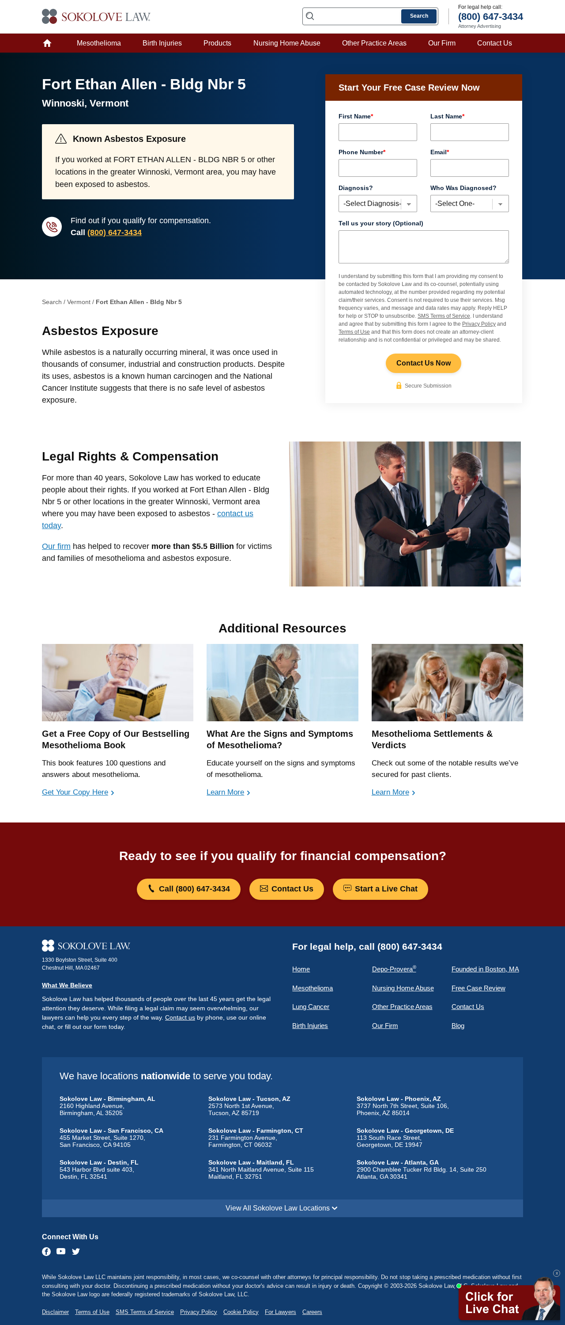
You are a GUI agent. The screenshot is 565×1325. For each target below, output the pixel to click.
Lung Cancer (310, 1006)
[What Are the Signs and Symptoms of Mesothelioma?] (282, 682)
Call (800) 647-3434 (193, 888)
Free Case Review (478, 988)
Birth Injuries (162, 43)
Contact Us (494, 43)
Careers (312, 1312)
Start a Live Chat (385, 888)
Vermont (78, 301)
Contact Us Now (423, 363)
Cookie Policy (241, 1312)
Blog (458, 1025)
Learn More (225, 792)
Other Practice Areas (374, 43)
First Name (356, 116)
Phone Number (362, 152)
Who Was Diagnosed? (463, 187)
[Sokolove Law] (159, 946)
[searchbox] (370, 16)
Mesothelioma (99, 43)
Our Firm (442, 43)
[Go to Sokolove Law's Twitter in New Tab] (76, 1252)
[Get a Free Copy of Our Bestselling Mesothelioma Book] (117, 682)
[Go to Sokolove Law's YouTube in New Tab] (60, 1252)
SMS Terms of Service (444, 316)
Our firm (56, 546)
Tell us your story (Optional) (381, 223)
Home (49, 43)
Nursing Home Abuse (286, 43)
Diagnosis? (356, 187)
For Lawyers (280, 1312)
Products (217, 43)
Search (419, 16)
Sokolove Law (96, 16)
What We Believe (67, 985)
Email (439, 152)
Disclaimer (55, 1312)
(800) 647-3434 (114, 232)
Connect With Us (70, 1237)
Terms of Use (354, 332)
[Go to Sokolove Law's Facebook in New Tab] (47, 1251)
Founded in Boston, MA (485, 969)
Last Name (447, 116)
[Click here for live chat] (509, 1299)
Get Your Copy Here (75, 792)
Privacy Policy (479, 324)
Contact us (180, 1017)
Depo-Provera (394, 968)
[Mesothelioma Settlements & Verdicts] (447, 682)
